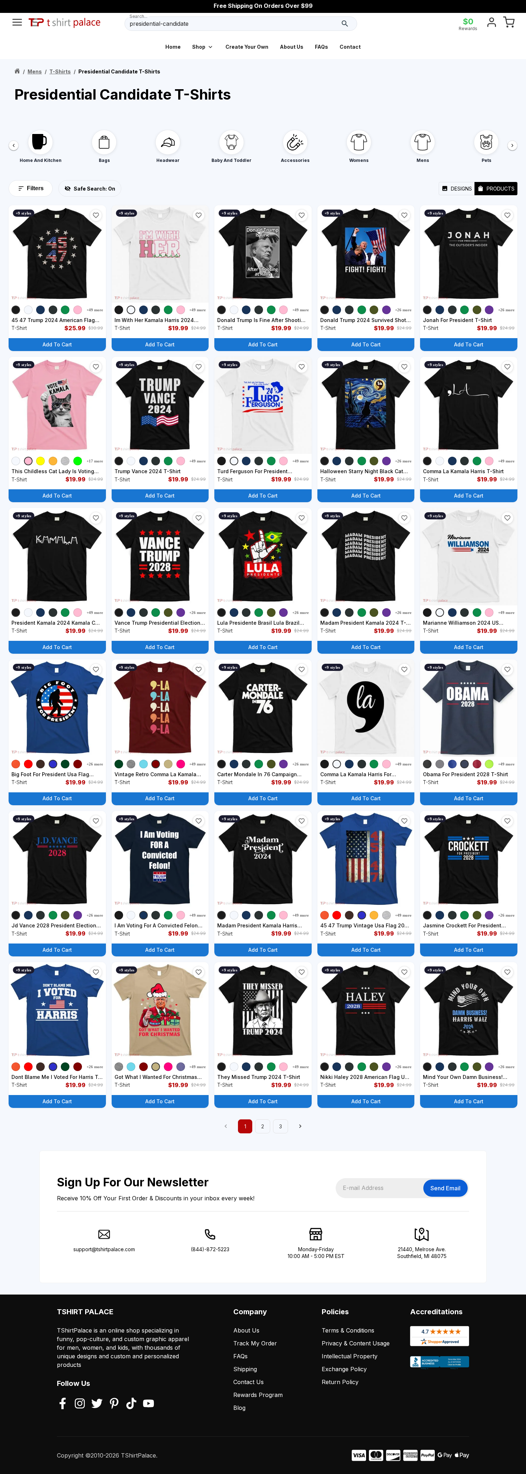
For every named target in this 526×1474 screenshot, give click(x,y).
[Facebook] (62, 1404)
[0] (508, 24)
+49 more (95, 310)
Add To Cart (57, 344)
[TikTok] (131, 1404)
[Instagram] (80, 1404)
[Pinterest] (114, 1404)
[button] (96, 215)
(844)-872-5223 (210, 1249)
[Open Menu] (17, 24)
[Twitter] (97, 1404)
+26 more (403, 310)
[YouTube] (148, 1404)
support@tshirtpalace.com (104, 1249)
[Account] (491, 24)
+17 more (95, 461)
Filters (35, 188)
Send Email (445, 1188)
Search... (138, 16)
